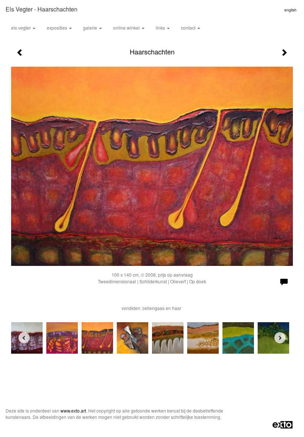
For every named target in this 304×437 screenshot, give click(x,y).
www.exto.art (73, 410)
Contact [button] (188, 27)
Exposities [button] (57, 27)
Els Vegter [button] (21, 27)
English (290, 10)
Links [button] (161, 27)
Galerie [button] (90, 27)
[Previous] (24, 337)
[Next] (279, 337)
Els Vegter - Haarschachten (41, 9)
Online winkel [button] (127, 27)
